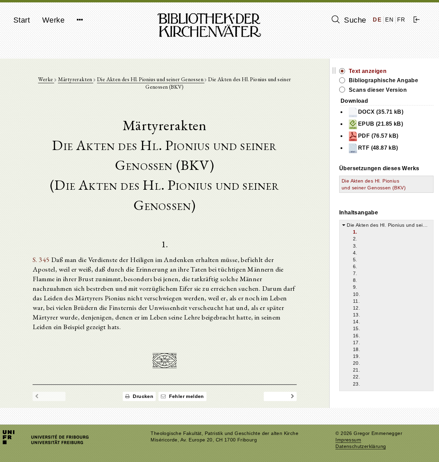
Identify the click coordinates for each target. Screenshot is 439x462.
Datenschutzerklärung (360, 446)
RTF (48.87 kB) (378, 148)
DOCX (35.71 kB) (380, 112)
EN (389, 20)
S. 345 (41, 259)
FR (401, 20)
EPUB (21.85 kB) (380, 124)
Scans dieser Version (378, 90)
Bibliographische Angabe (383, 80)
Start (21, 20)
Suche (354, 20)
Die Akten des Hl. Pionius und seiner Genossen (150, 79)
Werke (53, 20)
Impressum (348, 439)
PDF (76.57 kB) (378, 136)
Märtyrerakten (76, 79)
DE (377, 20)
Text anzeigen (368, 71)
